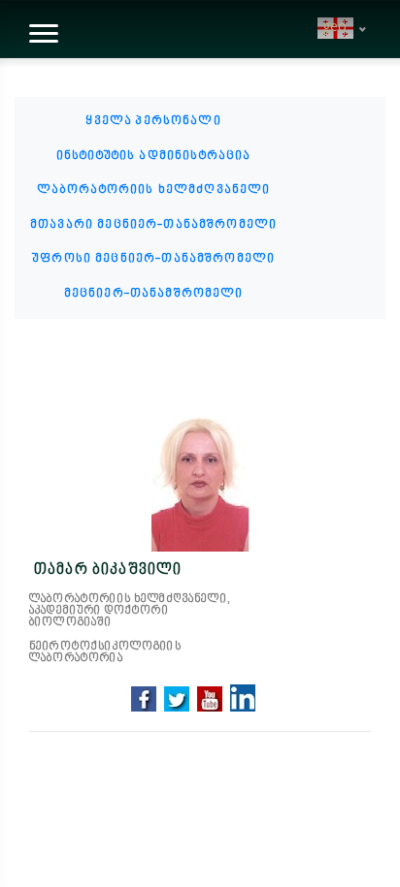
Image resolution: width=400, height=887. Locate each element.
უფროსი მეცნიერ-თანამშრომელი (153, 259)
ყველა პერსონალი (152, 121)
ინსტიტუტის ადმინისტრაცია (153, 156)
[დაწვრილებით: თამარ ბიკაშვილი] (200, 484)
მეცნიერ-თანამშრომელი (154, 293)
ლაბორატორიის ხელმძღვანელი (154, 190)
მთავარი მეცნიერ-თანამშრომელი (153, 225)
